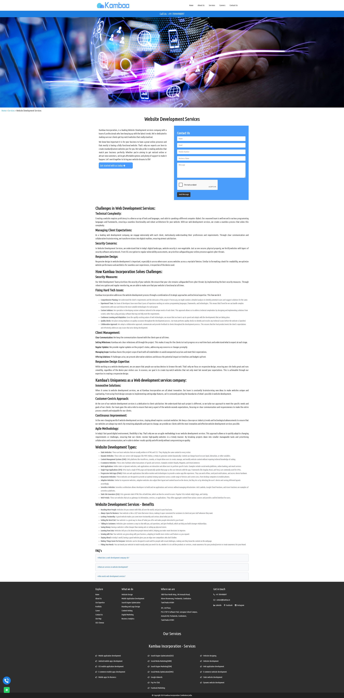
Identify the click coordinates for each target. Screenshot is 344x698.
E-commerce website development (214, 672)
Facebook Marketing (157, 688)
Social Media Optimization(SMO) (161, 672)
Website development (210, 661)
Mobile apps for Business (106, 677)
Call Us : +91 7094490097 (172, 13)
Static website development (212, 677)
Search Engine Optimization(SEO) (162, 656)
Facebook (229, 605)
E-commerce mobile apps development (111, 672)
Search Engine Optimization (131, 602)
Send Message (184, 194)
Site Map (98, 619)
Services (212, 5)
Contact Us (234, 5)
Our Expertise (100, 602)
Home (191, 5)
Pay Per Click (155, 682)
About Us (201, 5)
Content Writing (127, 611)
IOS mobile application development (110, 666)
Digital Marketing (128, 615)
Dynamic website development (213, 682)
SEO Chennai (99, 623)
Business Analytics (128, 619)
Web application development (213, 666)
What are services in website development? (112, 567)
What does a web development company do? (113, 558)
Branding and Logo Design (131, 607)
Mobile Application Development (133, 598)
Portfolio (98, 607)
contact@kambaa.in (223, 600)
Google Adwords (156, 677)
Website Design (127, 594)
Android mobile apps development (109, 661)
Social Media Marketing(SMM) (161, 661)
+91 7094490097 (221, 594)
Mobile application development (109, 656)
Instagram (240, 605)
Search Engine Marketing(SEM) (161, 666)
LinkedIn (218, 605)
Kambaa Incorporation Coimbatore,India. (178, 695)
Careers (222, 5)
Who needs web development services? (111, 576)
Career (97, 611)
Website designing (209, 656)
